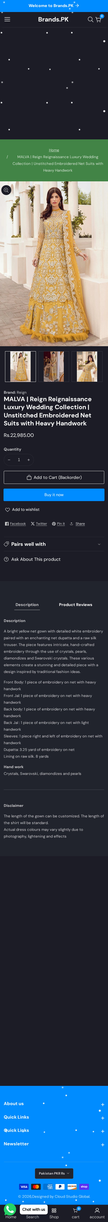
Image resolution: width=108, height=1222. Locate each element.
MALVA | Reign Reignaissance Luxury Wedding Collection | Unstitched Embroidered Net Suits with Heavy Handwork (58, 163)
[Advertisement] (54, 83)
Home (54, 150)
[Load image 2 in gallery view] (53, 366)
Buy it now (54, 494)
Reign (22, 392)
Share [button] (80, 523)
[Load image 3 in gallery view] (87, 366)
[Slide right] (100, 366)
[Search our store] (91, 19)
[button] (54, 544)
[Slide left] (7, 366)
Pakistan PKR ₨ (52, 1173)
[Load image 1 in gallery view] (20, 366)
